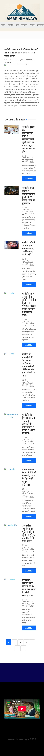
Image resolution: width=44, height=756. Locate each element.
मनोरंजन (24, 25)
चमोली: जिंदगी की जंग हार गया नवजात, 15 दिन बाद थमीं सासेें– (29, 248)
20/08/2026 (29, 326)
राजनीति (10, 25)
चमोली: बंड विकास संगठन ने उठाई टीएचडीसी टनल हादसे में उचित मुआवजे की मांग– (28, 424)
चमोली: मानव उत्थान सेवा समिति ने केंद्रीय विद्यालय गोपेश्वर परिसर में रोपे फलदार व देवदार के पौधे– (29, 304)
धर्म (31, 60)
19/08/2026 (29, 551)
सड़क (24, 495)
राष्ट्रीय (3, 25)
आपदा (27, 441)
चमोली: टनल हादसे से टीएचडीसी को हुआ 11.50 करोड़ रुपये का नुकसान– (28, 195)
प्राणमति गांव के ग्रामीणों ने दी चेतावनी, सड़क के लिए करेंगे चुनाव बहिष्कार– (29, 477)
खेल (17, 25)
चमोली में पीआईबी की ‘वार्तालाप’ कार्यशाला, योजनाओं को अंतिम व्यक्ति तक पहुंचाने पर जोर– (28, 365)
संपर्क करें (40, 25)
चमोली (28, 60)
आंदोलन (27, 493)
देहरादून (27, 549)
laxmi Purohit (10, 60)
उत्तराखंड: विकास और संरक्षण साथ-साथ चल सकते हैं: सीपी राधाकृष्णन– (29, 587)
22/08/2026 (29, 162)
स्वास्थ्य (32, 25)
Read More (29, 178)
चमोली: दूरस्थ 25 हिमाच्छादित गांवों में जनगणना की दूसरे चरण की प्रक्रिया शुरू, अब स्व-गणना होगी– (28, 139)
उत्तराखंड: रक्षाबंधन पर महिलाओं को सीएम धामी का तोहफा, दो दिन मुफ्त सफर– (29, 533)
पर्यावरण (31, 323)
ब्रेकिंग (31, 211)
